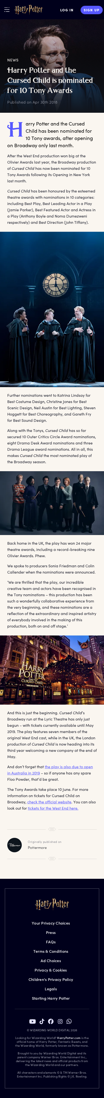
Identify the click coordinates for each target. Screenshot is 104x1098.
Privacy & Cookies (51, 969)
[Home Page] (29, 10)
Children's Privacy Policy (51, 979)
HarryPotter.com (69, 1038)
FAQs (51, 941)
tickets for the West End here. (53, 808)
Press (51, 932)
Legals (51, 988)
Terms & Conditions (50, 951)
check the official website (49, 801)
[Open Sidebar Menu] (6, 9)
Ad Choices (51, 960)
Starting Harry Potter (51, 998)
